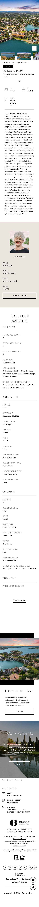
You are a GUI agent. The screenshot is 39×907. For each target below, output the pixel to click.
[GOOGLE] (34, 868)
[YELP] (20, 868)
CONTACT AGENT (19, 295)
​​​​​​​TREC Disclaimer (19, 846)
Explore (19, 711)
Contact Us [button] (19, 764)
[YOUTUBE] (30, 868)
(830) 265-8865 (9, 273)
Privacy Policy (28, 893)
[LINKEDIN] (15, 868)
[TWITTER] (25, 868)
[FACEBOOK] (5, 868)
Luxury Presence (19, 882)
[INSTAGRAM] (10, 868)
